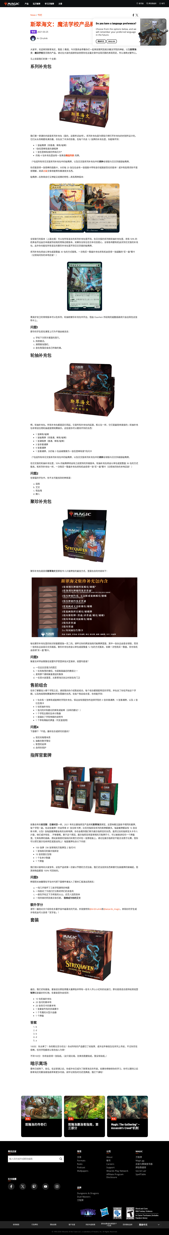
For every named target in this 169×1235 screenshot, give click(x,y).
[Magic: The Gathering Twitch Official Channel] (34, 1186)
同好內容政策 (90, 1225)
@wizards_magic (112, 909)
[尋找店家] (61, 1159)
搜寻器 (141, 3)
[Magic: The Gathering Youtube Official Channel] (45, 1186)
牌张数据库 (152, 3)
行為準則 (35, 1225)
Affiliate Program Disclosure (114, 1176)
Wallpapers (82, 1170)
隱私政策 (53, 1225)
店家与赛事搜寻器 (144, 1164)
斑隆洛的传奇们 (41, 1128)
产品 (27, 4)
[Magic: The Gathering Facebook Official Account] (11, 1186)
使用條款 (16, 1225)
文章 (60, 3)
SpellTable (141, 1174)
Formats (81, 1160)
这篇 (45, 170)
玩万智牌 (36, 4)
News (33, 15)
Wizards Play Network (117, 1170)
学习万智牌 (49, 4)
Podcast (81, 1167)
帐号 (163, 3)
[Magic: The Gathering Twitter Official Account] (22, 1186)
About (109, 1157)
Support (110, 1167)
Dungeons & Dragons (88, 1193)
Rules (80, 1164)
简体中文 (101, 41)
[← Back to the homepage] (11, 3)
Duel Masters (83, 1196)
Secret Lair (141, 1170)
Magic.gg (140, 1160)
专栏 (40, 15)
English (111, 41)
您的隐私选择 (127, 1225)
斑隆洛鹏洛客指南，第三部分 (84, 1128)
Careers (110, 1164)
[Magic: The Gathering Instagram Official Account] (57, 1186)
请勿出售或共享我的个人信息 (109, 1225)
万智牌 (139, 1157)
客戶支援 (72, 1225)
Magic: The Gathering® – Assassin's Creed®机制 (127, 1128)
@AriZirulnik (96, 909)
